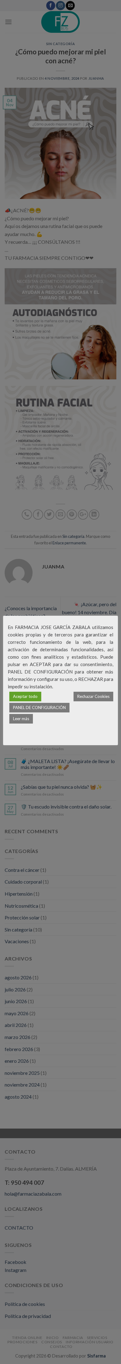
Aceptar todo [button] (25, 696)
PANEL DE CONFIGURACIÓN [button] (39, 707)
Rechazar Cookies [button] (93, 696)
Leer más (21, 718)
